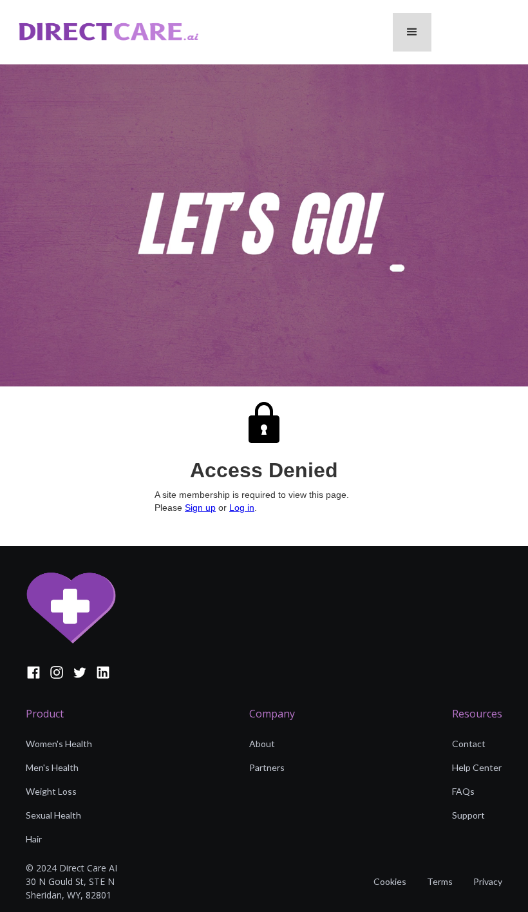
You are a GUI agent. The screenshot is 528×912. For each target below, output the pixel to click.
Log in (241, 507)
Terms (440, 881)
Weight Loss (51, 791)
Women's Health (59, 743)
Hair (34, 838)
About (262, 743)
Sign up (200, 507)
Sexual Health (53, 815)
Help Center (477, 767)
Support (468, 815)
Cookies (389, 881)
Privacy (487, 881)
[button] (412, 32)
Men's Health (52, 767)
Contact (469, 743)
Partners (267, 767)
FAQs (463, 791)
